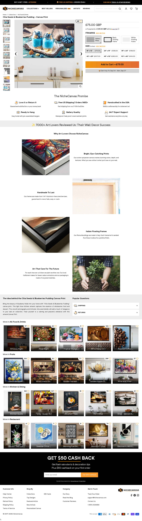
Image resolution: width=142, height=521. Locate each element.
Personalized (61, 8)
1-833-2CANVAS (93, 505)
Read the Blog (68, 498)
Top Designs (31, 498)
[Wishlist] (131, 8)
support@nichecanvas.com (97, 498)
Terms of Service (74, 481)
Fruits (12, 354)
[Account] (126, 8)
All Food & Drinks (23, 14)
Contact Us (92, 501)
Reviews (86, 8)
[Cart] (136, 8)
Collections (32, 8)
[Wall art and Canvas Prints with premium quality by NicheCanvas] (13, 8)
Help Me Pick (100, 33)
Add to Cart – (112, 65)
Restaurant (15, 419)
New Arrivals (31, 505)
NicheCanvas (18, 514)
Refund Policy (8, 501)
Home (4, 14)
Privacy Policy (82, 481)
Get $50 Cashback (89, 475)
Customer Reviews (69, 501)
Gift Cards (47, 494)
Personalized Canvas (34, 508)
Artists (76, 8)
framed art (108, 235)
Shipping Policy (8, 505)
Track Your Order (93, 494)
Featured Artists (32, 501)
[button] (112, 29)
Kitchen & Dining (17, 387)
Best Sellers (47, 8)
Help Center (7, 494)
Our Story (66, 494)
